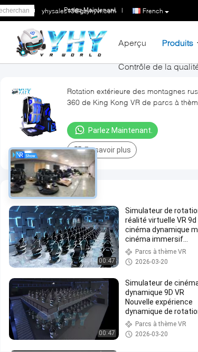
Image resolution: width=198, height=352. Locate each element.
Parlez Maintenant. (120, 130)
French (153, 11)
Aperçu (132, 42)
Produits (177, 42)
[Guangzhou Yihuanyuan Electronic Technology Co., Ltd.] (61, 41)
